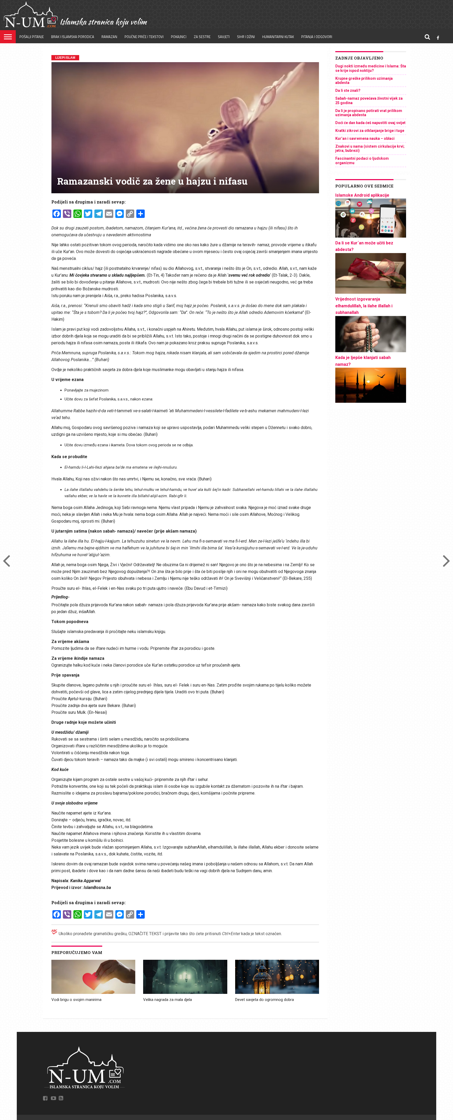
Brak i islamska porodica (72, 36)
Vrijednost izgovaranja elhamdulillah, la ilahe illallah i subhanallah (363, 306)
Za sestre (202, 36)
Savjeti (224, 36)
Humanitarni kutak (278, 36)
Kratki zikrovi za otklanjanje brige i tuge (369, 130)
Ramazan (109, 36)
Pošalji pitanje (31, 36)
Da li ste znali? (347, 90)
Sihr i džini (246, 36)
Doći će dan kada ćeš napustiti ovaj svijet (370, 123)
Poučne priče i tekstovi (144, 36)
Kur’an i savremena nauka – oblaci (365, 138)
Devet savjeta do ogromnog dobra (264, 999)
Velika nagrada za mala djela (167, 999)
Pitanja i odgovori (316, 36)
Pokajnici (178, 36)
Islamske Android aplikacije (362, 195)
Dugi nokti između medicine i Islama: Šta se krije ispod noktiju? (370, 68)
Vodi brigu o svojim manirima (76, 999)
